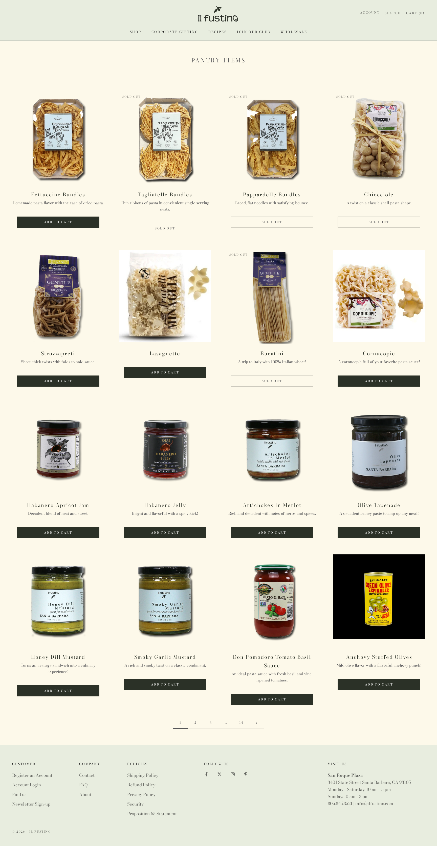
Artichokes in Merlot (272, 505)
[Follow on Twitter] (219, 774)
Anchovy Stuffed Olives (379, 657)
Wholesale (293, 31)
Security (135, 804)
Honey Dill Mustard (58, 657)
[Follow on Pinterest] (245, 774)
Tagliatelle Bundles (165, 194)
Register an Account (32, 775)
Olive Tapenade (379, 505)
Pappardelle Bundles (272, 194)
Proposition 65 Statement (152, 813)
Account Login (26, 785)
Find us (19, 794)
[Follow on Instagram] (232, 774)
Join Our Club (253, 31)
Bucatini (272, 353)
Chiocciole (379, 194)
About (85, 794)
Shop (135, 31)
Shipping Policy (142, 775)
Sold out (165, 228)
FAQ (83, 785)
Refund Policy (141, 785)
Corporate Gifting (174, 31)
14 (241, 722)
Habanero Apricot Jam (58, 505)
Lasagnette (165, 353)
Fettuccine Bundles (58, 194)
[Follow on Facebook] (206, 774)
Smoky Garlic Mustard (165, 657)
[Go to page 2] (256, 722)
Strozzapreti (58, 353)
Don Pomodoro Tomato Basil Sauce (272, 661)
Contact (87, 775)
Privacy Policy (141, 794)
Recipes (217, 31)
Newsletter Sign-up (31, 804)
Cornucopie (379, 353)
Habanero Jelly (165, 505)
